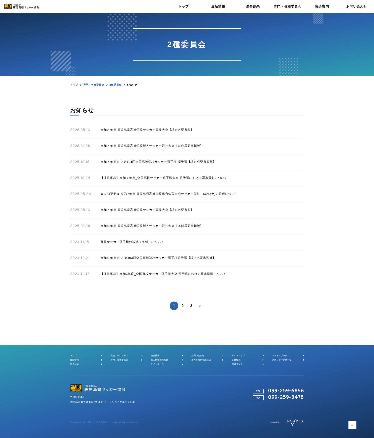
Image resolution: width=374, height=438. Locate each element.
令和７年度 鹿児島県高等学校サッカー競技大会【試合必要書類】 (147, 210)
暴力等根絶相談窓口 (201, 360)
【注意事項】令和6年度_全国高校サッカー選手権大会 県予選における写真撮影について (163, 274)
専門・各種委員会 (93, 84)
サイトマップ (238, 355)
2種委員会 (115, 84)
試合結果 (74, 364)
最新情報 (74, 360)
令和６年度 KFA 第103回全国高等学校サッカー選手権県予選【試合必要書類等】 (158, 258)
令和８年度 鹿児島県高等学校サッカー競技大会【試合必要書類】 (147, 130)
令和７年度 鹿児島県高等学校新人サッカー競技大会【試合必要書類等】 (151, 146)
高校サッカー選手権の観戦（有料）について (132, 242)
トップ (74, 84)
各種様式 (236, 360)
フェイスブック (279, 355)
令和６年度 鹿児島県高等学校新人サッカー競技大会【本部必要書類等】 (151, 226)
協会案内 (155, 355)
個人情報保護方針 (159, 360)
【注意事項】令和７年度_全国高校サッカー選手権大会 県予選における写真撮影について (163, 178)
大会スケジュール (119, 355)
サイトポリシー (158, 364)
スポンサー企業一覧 (282, 360)
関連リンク (237, 364)
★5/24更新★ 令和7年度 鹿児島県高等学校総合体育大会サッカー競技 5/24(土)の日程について (169, 194)
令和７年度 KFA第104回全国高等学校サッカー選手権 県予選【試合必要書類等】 (158, 162)
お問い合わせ (197, 355)
